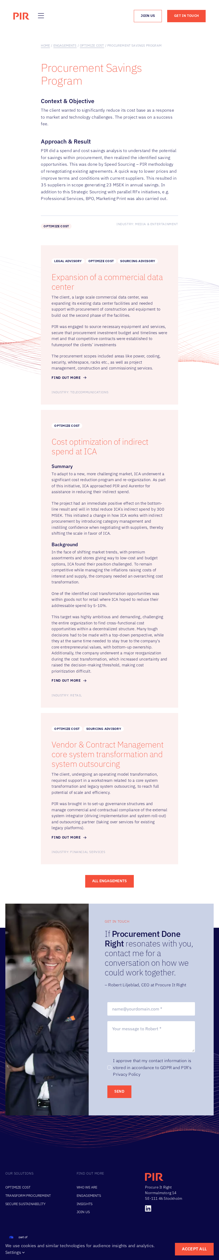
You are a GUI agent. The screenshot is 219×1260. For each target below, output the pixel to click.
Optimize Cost (56, 226)
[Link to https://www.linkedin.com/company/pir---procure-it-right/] (177, 1208)
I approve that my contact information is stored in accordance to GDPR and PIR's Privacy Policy (152, 1067)
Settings (13, 1252)
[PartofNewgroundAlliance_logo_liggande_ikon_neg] (36, 1237)
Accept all (194, 1248)
